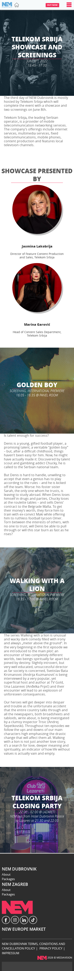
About (6, 874)
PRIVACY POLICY (50, 948)
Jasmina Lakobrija (37, 246)
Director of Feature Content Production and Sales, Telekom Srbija (37, 255)
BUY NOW (52, 4)
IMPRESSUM (10, 953)
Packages (8, 879)
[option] (37, 53)
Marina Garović (37, 324)
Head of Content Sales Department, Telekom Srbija (37, 333)
